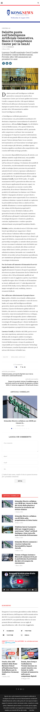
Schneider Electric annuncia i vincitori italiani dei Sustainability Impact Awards (26, 545)
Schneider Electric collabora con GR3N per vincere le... (20, 422)
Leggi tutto (30, 625)
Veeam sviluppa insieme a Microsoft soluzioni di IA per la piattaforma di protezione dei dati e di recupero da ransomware (26, 559)
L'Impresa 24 (6, 28)
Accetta (31, 710)
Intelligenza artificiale (18, 357)
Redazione (11, 47)
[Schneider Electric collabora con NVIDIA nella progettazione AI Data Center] (7, 518)
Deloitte (5, 357)
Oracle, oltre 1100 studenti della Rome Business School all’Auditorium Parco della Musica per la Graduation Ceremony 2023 (10, 668)
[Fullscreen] (36, 590)
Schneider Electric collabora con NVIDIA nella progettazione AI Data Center (26, 518)
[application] (20, 581)
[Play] (4, 590)
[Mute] (33, 590)
